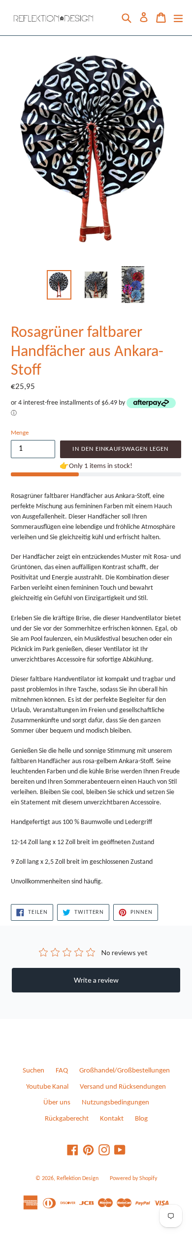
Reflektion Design (77, 1179)
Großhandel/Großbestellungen (124, 1070)
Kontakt (112, 1119)
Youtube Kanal (47, 1087)
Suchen (33, 1070)
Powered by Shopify (133, 1179)
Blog (141, 1119)
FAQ (62, 1070)
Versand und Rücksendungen (123, 1087)
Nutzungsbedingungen (115, 1102)
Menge (20, 433)
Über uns (56, 1102)
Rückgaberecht (67, 1119)
